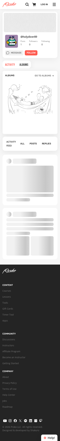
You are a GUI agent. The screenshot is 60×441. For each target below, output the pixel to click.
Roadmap (7, 406)
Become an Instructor (13, 357)
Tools (5, 302)
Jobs (4, 400)
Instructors (8, 345)
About (5, 376)
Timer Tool (8, 314)
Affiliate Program (11, 351)
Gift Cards (7, 308)
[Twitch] (41, 421)
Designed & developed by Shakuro (20, 430)
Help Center (8, 394)
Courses (6, 290)
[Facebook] (15, 421)
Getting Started (10, 363)
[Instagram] (10, 421)
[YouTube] (5, 421)
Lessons (6, 296)
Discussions (8, 339)
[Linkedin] (30, 421)
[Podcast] (36, 421)
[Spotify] (25, 421)
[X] (20, 421)
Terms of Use (9, 388)
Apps (5, 320)
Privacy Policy (9, 382)
